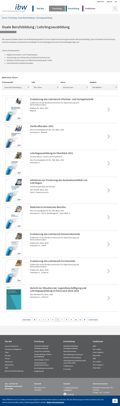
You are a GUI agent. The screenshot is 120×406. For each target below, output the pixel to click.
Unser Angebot (98, 352)
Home (4, 18)
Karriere (8, 355)
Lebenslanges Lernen (41, 360)
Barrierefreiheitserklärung (14, 371)
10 (76, 320)
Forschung (57, 8)
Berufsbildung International (43, 368)
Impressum (9, 362)
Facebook (70, 394)
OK (115, 401)
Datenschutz (9, 365)
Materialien (97, 355)
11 (80, 320)
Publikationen (39, 371)
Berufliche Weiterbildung (72, 357)
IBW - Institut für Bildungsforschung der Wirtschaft (14, 8)
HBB (94, 358)
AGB (6, 368)
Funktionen (90, 8)
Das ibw (40, 8)
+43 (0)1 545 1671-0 (71, 387)
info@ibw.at (68, 390)
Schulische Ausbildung (42, 351)
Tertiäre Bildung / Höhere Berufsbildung (43, 355)
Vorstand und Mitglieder (13, 349)
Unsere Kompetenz (12, 346)
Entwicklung (73, 8)
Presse (109, 1)
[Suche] (115, 8)
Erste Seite (27, 320)
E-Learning (67, 369)
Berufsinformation (70, 351)
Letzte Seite (93, 320)
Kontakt (100, 1)
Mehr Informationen (55, 402)
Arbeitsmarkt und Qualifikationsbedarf (41, 364)
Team (7, 352)
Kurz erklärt (97, 349)
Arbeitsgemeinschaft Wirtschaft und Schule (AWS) (75, 362)
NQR (94, 346)
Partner (7, 358)
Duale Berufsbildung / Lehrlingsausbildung (35, 18)
